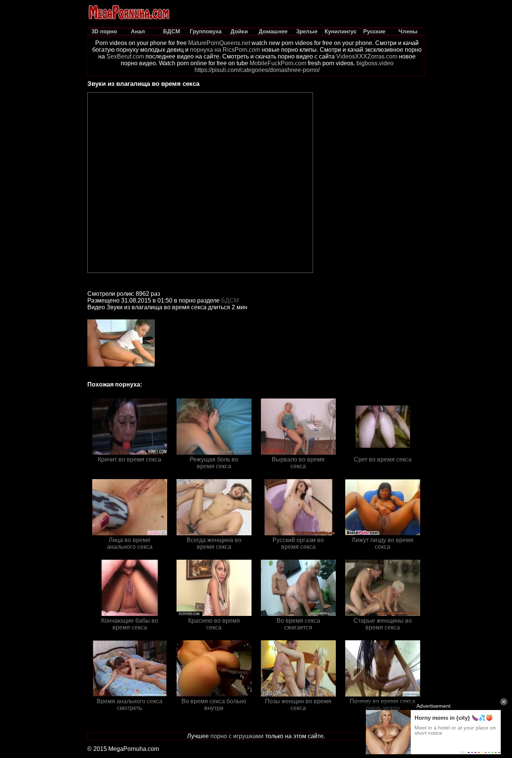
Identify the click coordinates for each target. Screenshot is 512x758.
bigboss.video (375, 63)
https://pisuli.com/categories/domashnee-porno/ (257, 70)
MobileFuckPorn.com (278, 63)
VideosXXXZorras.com (366, 56)
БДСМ (230, 300)
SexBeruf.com (125, 56)
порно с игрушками (236, 736)
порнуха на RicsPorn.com (225, 49)
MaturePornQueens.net (219, 43)
